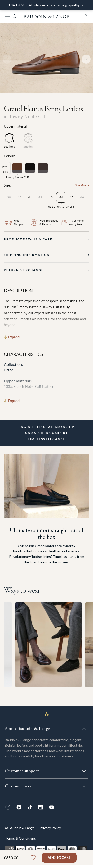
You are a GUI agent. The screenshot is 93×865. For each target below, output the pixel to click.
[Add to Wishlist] (33, 857)
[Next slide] (86, 59)
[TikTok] (30, 807)
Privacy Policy (50, 828)
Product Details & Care (28, 239)
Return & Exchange (24, 270)
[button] (7, 16)
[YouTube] (52, 807)
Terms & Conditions (20, 838)
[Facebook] (19, 807)
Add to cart (59, 857)
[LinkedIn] (41, 807)
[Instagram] (8, 807)
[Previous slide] (6, 59)
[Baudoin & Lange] (46, 17)
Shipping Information (27, 255)
